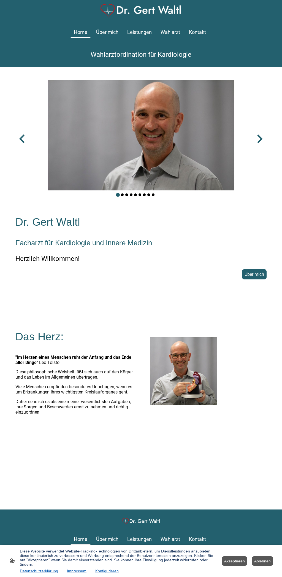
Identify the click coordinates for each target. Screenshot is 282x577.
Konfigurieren (107, 571)
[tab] (118, 195)
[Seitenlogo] (141, 11)
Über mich (254, 274)
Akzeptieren (234, 561)
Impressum (76, 571)
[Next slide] (259, 138)
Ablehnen (262, 561)
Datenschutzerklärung (39, 571)
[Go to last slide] (22, 138)
